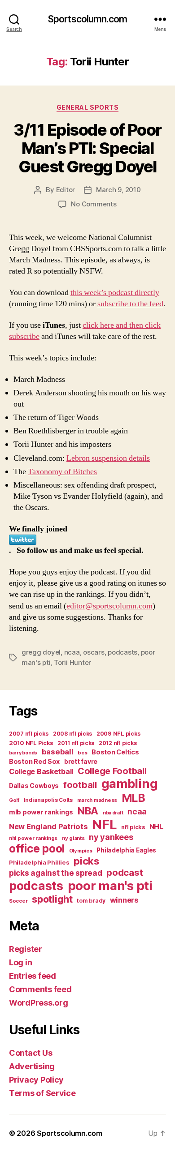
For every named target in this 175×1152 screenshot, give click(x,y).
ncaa (72, 652)
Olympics (80, 851)
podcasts (122, 652)
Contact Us (30, 1053)
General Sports (87, 107)
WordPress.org (38, 1002)
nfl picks (133, 827)
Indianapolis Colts (48, 800)
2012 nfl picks (118, 743)
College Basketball (41, 771)
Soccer (18, 901)
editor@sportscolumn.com (109, 606)
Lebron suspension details (108, 458)
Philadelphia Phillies (39, 862)
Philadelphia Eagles (126, 850)
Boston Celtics (115, 752)
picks (86, 861)
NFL (104, 824)
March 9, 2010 (118, 189)
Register (25, 949)
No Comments (93, 204)
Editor (65, 189)
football (80, 784)
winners (124, 899)
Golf (14, 800)
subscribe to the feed (130, 304)
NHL (156, 826)
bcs (82, 752)
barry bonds (23, 753)
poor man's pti (110, 885)
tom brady (91, 900)
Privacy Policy (36, 1079)
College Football (112, 771)
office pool (37, 848)
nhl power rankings (33, 838)
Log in (20, 962)
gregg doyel (41, 652)
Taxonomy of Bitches (62, 472)
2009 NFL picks (118, 733)
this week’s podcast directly (114, 292)
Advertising (32, 1066)
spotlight (52, 899)
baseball (58, 751)
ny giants (73, 838)
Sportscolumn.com (87, 19)
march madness (97, 800)
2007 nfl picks (28, 733)
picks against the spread (55, 873)
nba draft (113, 813)
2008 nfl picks (72, 733)
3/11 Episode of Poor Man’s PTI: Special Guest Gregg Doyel (87, 148)
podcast (124, 872)
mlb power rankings (41, 812)
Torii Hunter (72, 662)
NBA (88, 811)
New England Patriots (48, 826)
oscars (93, 652)
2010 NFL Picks (31, 743)
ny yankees (111, 837)
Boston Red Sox (34, 761)
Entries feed (32, 976)
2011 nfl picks (75, 743)
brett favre (80, 761)
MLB (133, 798)
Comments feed (40, 989)
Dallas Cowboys (34, 785)
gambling (129, 783)
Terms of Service (42, 1093)
